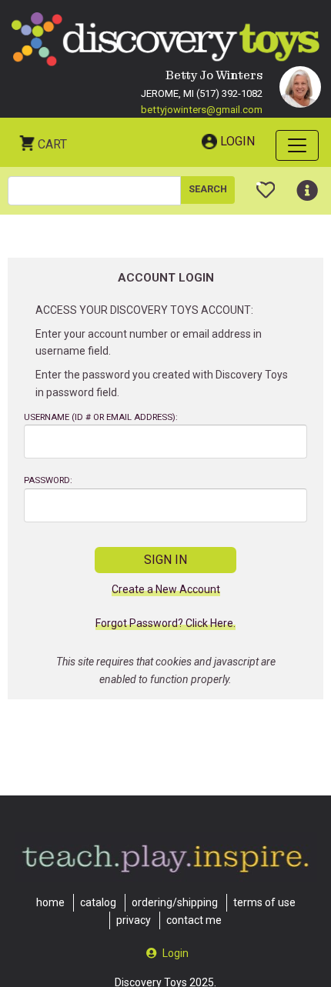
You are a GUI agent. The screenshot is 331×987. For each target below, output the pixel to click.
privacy (133, 920)
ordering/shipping (175, 902)
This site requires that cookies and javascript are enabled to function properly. (166, 670)
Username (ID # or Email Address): (101, 417)
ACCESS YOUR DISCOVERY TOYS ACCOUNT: (144, 310)
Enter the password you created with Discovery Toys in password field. (161, 383)
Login (237, 141)
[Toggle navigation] (297, 145)
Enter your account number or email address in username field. (148, 343)
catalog (98, 902)
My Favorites (266, 184)
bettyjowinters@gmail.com (201, 109)
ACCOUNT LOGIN (166, 278)
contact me (194, 920)
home (50, 902)
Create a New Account (166, 589)
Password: (48, 480)
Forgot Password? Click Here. (165, 623)
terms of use (264, 902)
